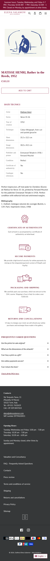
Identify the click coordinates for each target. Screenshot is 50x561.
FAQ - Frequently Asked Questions (18, 463)
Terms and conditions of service (17, 484)
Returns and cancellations (14, 497)
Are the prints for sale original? (13, 343)
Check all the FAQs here (10, 374)
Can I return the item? (9, 367)
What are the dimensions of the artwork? (17, 349)
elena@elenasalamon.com (14, 413)
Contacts (7, 470)
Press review (9, 477)
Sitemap (7, 511)
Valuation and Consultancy (15, 457)
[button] (40, 556)
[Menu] (45, 13)
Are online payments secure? (12, 361)
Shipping (7, 491)
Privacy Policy (10, 504)
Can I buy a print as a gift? (11, 355)
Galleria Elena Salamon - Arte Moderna (28, 553)
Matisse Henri (25, 112)
